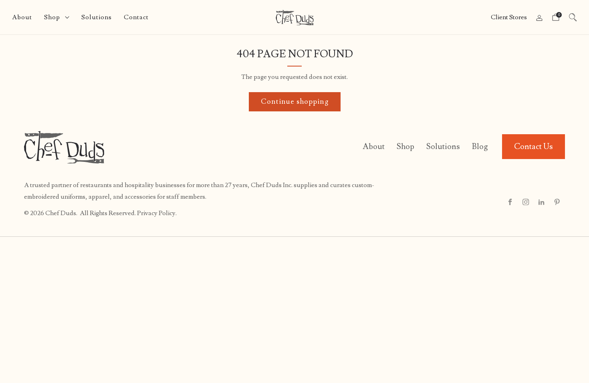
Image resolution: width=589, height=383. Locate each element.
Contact (136, 17)
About (22, 17)
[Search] (573, 17)
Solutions (96, 17)
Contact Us (533, 146)
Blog (480, 146)
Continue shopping (295, 101)
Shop (52, 17)
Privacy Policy (156, 213)
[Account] (539, 18)
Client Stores (509, 17)
